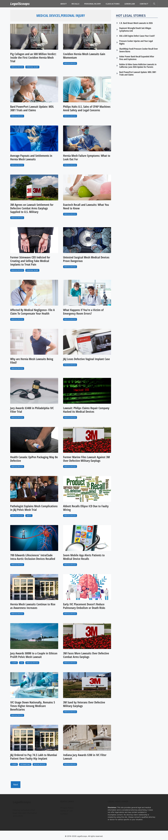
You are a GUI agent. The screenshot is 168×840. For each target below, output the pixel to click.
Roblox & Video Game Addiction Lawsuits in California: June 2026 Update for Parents (137, 65)
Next (15, 784)
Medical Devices (17, 67)
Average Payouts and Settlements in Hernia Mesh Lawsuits (31, 157)
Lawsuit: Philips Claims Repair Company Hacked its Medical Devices (86, 410)
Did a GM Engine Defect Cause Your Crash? (137, 35)
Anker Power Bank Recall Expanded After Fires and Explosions (136, 58)
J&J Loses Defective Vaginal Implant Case (86, 359)
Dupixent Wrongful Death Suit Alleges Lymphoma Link (135, 29)
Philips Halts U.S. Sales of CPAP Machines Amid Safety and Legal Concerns (86, 108)
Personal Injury (92, 3)
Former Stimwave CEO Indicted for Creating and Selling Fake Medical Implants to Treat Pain (30, 260)
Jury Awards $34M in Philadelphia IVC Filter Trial (32, 410)
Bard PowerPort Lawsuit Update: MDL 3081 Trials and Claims (32, 108)
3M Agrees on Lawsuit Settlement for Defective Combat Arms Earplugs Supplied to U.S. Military (31, 208)
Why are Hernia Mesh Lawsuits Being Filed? (31, 360)
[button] (154, 3)
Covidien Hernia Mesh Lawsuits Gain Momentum (84, 55)
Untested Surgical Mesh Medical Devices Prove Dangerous (86, 259)
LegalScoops (20, 3)
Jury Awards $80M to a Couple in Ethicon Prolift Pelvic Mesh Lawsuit (33, 655)
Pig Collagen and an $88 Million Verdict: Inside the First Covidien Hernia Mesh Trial (33, 57)
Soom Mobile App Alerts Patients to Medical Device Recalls (84, 557)
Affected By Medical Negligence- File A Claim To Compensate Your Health (32, 311)
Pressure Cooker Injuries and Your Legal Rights (136, 42)
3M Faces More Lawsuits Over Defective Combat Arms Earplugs (86, 655)
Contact (144, 3)
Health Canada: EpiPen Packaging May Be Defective (34, 459)
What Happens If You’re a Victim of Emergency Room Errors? (83, 311)
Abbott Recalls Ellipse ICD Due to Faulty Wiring (86, 508)
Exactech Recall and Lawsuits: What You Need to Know (86, 206)
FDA (21, 663)
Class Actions (113, 3)
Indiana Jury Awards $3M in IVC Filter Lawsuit (84, 756)
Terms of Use (66, 811)
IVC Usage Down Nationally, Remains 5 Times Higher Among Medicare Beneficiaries (32, 705)
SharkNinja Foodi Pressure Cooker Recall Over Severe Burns (138, 50)
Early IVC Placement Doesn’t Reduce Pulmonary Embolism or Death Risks (84, 606)
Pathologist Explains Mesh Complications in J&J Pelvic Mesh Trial (34, 508)
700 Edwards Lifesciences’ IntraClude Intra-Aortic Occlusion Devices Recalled (32, 557)
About (63, 3)
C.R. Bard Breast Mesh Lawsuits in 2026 (136, 23)
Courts (14, 663)
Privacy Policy (66, 808)
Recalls (75, 3)
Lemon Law (129, 3)
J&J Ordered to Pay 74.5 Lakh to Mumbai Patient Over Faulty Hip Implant (33, 756)
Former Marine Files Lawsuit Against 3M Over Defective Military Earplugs (86, 459)
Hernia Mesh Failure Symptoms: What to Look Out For (86, 157)
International (25, 764)
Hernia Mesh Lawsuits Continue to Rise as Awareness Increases (32, 606)
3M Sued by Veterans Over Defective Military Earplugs (84, 704)
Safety (29, 515)
